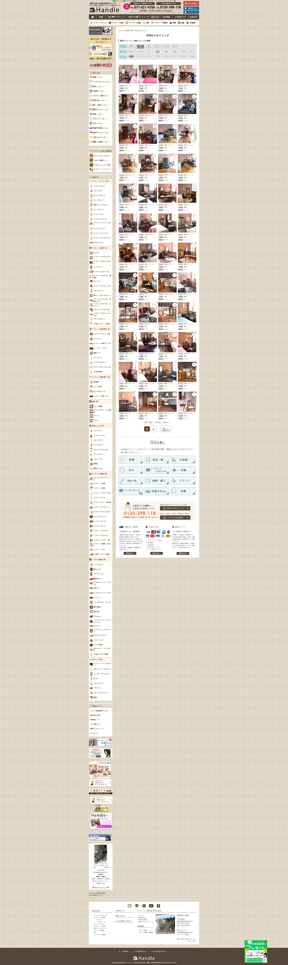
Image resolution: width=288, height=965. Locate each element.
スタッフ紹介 (142, 930)
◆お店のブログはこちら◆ (101, 887)
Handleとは (142, 917)
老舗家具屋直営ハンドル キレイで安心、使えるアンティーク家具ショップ (105, 8)
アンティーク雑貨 (135, 23)
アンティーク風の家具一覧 (100, 329)
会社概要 (166, 16)
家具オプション (97, 706)
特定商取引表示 (141, 951)
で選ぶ (100, 96)
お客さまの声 (120, 916)
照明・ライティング (100, 928)
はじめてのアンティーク (138, 16)
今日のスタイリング (141, 30)
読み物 (155, 16)
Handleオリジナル (102, 169)
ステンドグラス (99, 924)
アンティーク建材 (99, 935)
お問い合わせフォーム (188, 939)
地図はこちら (101, 883)
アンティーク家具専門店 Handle (149, 911)
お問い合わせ (193, 16)
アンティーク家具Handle (125, 30)
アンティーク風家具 (161, 23)
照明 (147, 23)
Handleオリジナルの (101, 165)
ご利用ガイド (180, 16)
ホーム (92, 16)
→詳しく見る (191, 941)
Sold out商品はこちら (95, 895)
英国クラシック (129, 85)
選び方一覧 (96, 73)
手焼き (101, 156)
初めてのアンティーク (145, 922)
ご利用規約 (125, 951)
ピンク (127, 90)
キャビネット (101, 922)
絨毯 (182, 23)
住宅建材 (193, 23)
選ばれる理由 (142, 919)
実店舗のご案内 (183, 915)
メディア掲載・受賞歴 (145, 932)
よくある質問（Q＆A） (123, 921)
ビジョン (141, 915)
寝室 (126, 88)
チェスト (99, 919)
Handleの (100, 160)
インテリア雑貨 (99, 930)
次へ (165, 429)
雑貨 (174, 23)
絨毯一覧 (95, 401)
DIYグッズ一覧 (97, 659)
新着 (101, 16)
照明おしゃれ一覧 (98, 426)
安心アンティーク (116, 16)
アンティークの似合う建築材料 (102, 151)
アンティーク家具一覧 (99, 248)
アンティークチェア (100, 23)
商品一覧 (95, 177)
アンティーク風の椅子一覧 (100, 377)
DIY (95, 932)
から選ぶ (98, 77)
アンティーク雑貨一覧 (99, 474)
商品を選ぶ (96, 911)
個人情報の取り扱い (160, 951)
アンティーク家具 (118, 23)
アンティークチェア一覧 (100, 181)
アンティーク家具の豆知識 (97, 893)
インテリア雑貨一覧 (98, 559)
